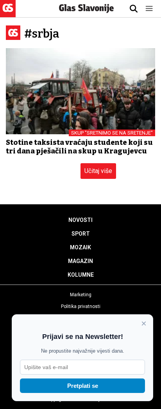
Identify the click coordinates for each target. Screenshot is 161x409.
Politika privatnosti (80, 306)
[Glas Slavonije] (8, 13)
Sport (81, 234)
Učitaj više (98, 171)
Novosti (80, 220)
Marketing (80, 294)
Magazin (80, 261)
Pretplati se (82, 385)
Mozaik (80, 247)
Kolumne (81, 275)
